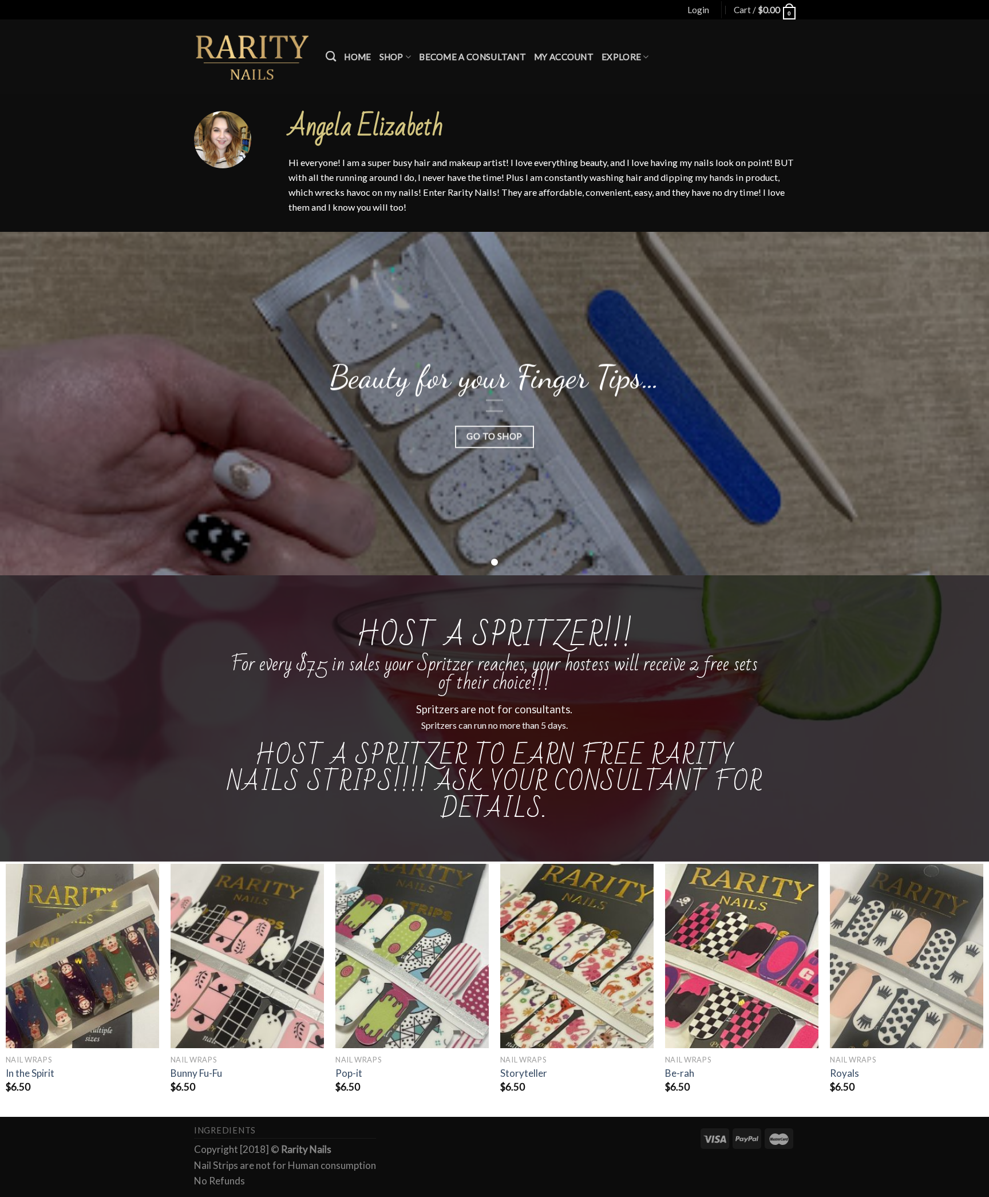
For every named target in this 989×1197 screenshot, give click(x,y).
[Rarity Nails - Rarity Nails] (251, 57)
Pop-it (348, 1073)
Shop (391, 57)
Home (357, 57)
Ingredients (225, 1130)
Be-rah (679, 1073)
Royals (844, 1073)
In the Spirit (30, 1073)
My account (564, 57)
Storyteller (523, 1073)
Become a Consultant (472, 57)
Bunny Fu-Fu (196, 1073)
